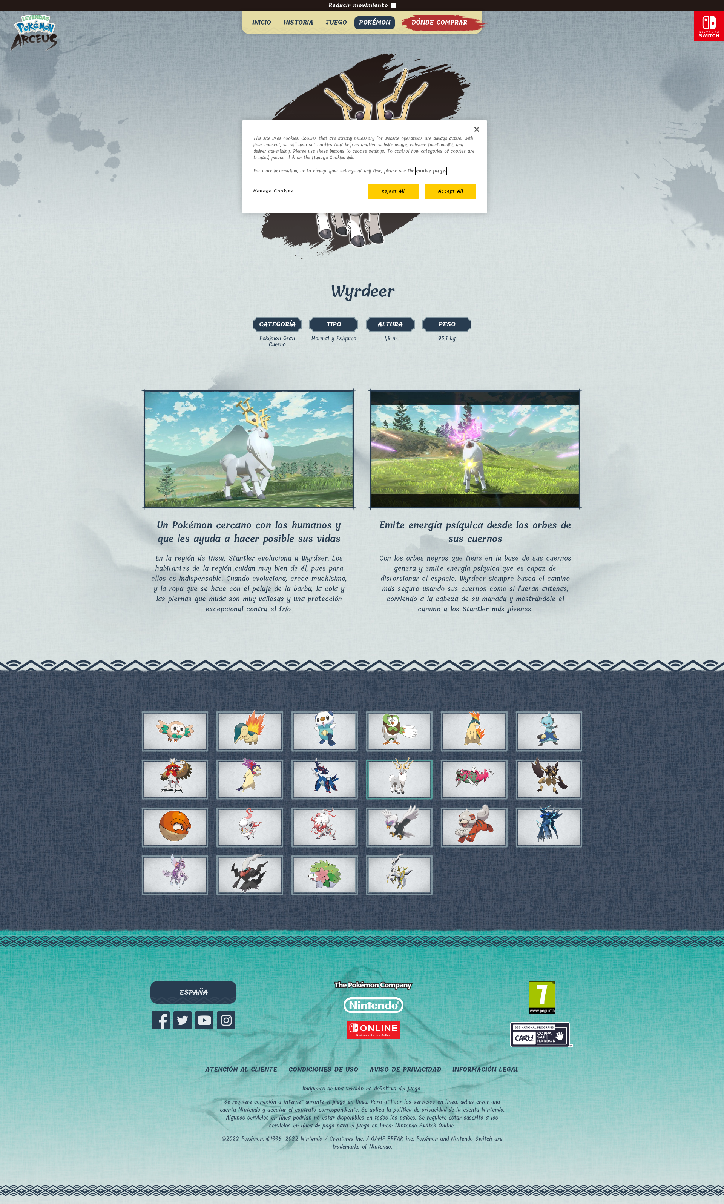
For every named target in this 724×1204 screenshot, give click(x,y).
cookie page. (431, 171)
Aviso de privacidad (405, 1069)
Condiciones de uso (323, 1069)
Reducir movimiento (358, 6)
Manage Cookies (273, 191)
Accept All (450, 191)
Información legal (485, 1069)
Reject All (393, 191)
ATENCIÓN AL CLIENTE (241, 1069)
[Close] (476, 129)
